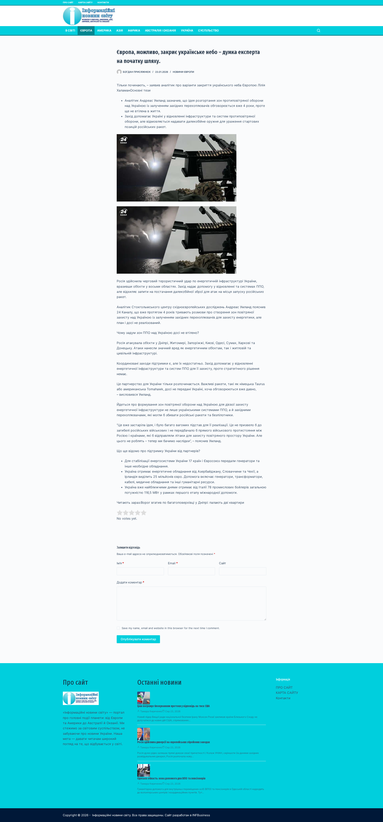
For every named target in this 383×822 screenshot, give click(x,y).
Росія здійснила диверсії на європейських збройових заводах (173, 742)
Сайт (222, 563)
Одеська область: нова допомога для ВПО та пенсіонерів (171, 778)
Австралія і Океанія (160, 30)
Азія (119, 30)
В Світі (70, 30)
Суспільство (208, 30)
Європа (86, 30)
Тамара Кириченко (151, 711)
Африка (134, 30)
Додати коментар (130, 582)
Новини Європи (183, 71)
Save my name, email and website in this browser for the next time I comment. (171, 628)
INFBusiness (201, 815)
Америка (104, 30)
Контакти (103, 2)
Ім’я (120, 563)
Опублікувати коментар (138, 639)
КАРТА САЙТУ (85, 2)
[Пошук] (318, 30)
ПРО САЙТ (68, 2)
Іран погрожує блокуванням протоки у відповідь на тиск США (173, 706)
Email (173, 563)
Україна (187, 30)
